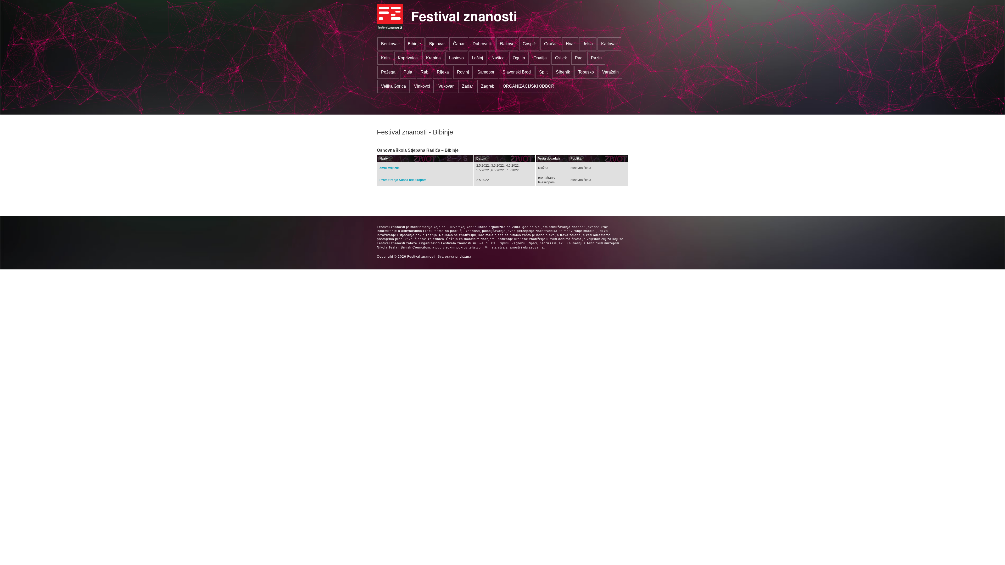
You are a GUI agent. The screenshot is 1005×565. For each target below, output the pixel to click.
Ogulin (519, 58)
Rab (424, 72)
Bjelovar (437, 44)
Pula (408, 72)
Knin (385, 58)
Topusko (586, 72)
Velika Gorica (393, 86)
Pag (579, 58)
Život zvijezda (389, 168)
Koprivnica (408, 58)
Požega (388, 72)
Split (543, 72)
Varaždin (610, 72)
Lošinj (477, 58)
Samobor (485, 72)
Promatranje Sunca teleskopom (403, 180)
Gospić (529, 44)
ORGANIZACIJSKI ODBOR (528, 86)
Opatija (540, 58)
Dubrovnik (482, 44)
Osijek (561, 58)
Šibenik (563, 72)
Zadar (467, 86)
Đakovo (507, 44)
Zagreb (487, 86)
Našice (498, 58)
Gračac (550, 44)
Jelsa (588, 44)
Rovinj (463, 72)
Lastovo (456, 58)
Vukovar (446, 86)
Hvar (570, 44)
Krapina (433, 58)
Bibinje (414, 44)
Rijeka (443, 72)
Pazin (596, 58)
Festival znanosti (464, 16)
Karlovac (609, 44)
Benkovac (390, 44)
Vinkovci (422, 86)
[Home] (390, 17)
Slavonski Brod (516, 72)
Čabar (459, 44)
